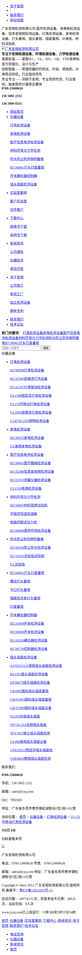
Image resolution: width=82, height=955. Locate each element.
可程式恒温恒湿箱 (23, 514)
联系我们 (17, 15)
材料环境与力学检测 (25, 150)
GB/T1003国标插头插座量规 (31, 699)
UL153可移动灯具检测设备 (30, 404)
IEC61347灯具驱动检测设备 (30, 387)
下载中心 (17, 218)
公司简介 (17, 285)
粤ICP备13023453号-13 (36, 890)
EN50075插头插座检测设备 (30, 682)
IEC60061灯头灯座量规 (27, 167)
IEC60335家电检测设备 (27, 438)
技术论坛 (17, 324)
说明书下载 (18, 235)
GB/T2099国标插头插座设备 (31, 708)
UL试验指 (17, 564)
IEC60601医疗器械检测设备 (30, 463)
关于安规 (17, 6)
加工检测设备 (20, 302)
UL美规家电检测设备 (26, 446)
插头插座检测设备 (23, 184)
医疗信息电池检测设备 (27, 142)
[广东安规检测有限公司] (20, 49)
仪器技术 (17, 260)
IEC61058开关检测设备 (27, 623)
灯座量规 (17, 606)
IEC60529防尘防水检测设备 (30, 547)
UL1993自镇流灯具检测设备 (31, 412)
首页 (22, 817)
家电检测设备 (20, 133)
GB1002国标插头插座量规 (29, 691)
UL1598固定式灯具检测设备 (31, 395)
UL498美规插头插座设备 (28, 742)
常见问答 (17, 269)
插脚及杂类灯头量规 (25, 598)
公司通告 (17, 252)
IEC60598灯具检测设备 (27, 370)
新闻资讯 (17, 243)
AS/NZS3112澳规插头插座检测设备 (36, 666)
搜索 (46, 348)
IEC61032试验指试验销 (27, 556)
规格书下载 (18, 226)
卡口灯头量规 (20, 590)
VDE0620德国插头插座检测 (30, 758)
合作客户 (17, 209)
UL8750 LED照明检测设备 (29, 421)
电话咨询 (17, 934)
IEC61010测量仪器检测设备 (30, 480)
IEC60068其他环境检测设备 (30, 530)
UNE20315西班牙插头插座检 (31, 750)
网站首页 (17, 112)
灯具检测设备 (20, 125)
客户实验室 (18, 201)
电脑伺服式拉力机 (23, 522)
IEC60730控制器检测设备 (29, 649)
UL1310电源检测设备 (26, 488)
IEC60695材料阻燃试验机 (29, 505)
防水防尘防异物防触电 (27, 159)
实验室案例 (18, 193)
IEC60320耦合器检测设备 (29, 640)
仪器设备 (17, 117)
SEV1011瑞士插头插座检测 (30, 733)
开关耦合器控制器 (23, 176)
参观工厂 (17, 294)
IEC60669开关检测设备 (27, 632)
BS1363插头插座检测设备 (29, 674)
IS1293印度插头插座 (25, 716)
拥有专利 (17, 311)
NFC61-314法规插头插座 (28, 725)
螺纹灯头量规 (20, 581)
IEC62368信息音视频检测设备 (32, 471)
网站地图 (17, 20)
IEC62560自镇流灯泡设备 (29, 379)
